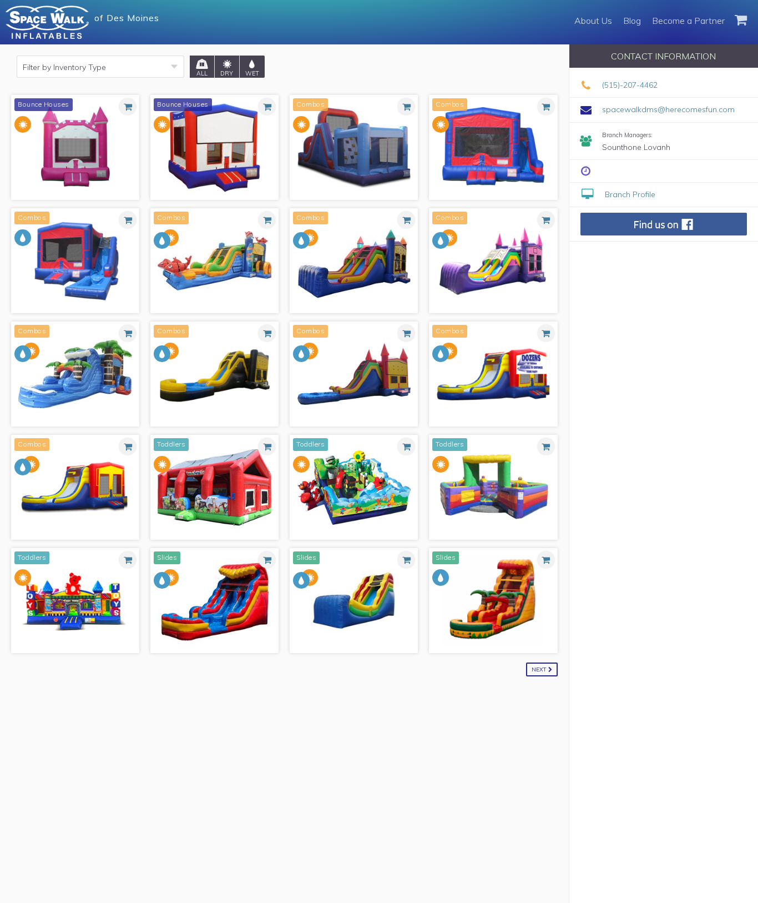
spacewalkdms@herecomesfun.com (668, 109)
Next (540, 669)
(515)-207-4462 (630, 85)
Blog (632, 20)
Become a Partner (688, 20)
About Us (593, 20)
